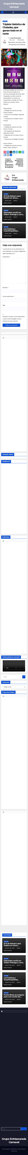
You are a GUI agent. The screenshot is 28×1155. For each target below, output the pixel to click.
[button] (23, 12)
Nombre (5, 287)
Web (4, 305)
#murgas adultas (20, 42)
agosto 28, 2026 (10, 948)
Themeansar (14, 1151)
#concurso (21, 40)
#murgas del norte (14, 44)
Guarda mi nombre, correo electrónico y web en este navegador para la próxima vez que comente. (14, 319)
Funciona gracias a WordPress (9, 1149)
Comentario (6, 257)
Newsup (22, 1149)
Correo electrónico (8, 296)
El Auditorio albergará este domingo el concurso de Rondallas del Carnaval (19, 162)
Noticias (5, 21)
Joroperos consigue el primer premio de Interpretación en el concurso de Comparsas (9, 163)
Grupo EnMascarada (15, 38)
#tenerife (22, 44)
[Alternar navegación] (13, 12)
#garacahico (11, 42)
